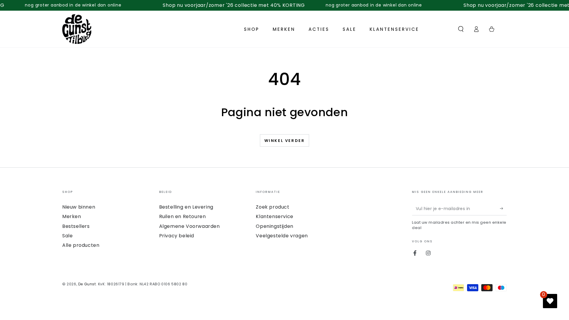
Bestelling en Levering (186, 207)
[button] (461, 29)
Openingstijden (274, 226)
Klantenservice (274, 216)
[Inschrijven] (503, 208)
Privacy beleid (176, 235)
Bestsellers (76, 226)
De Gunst (87, 284)
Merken (71, 216)
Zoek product (272, 207)
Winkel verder (284, 140)
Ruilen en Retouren (182, 216)
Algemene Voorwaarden (189, 226)
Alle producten (80, 245)
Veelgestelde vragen (282, 235)
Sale (67, 235)
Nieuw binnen (78, 207)
